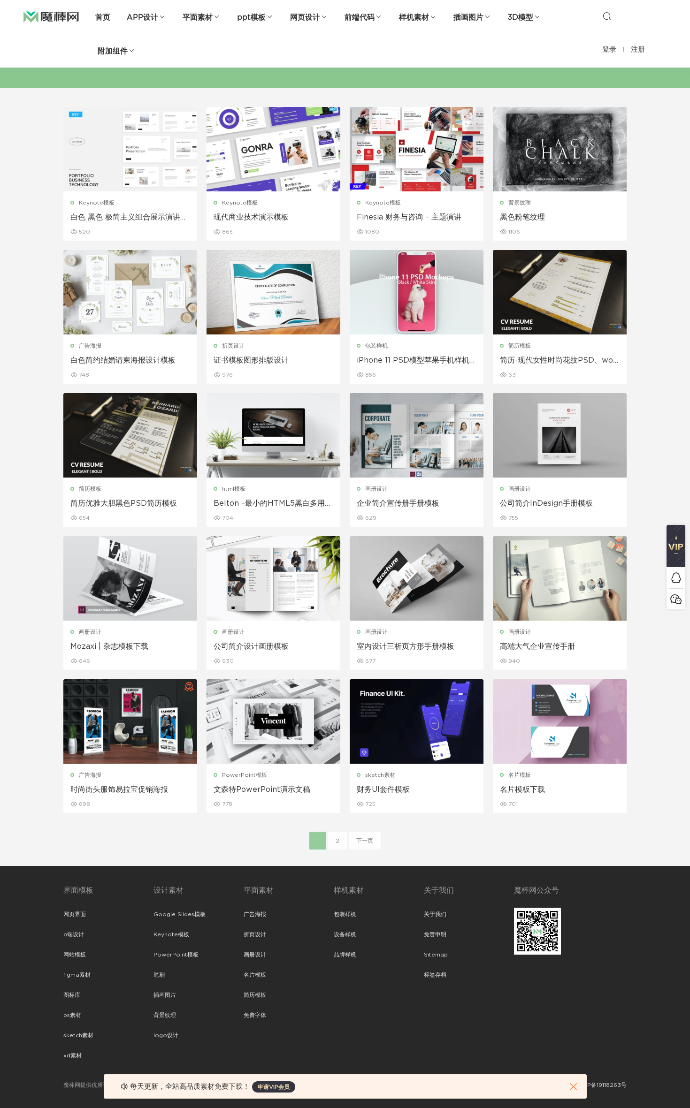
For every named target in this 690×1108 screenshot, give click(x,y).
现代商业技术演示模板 (251, 217)
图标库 (71, 995)
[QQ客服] (676, 577)
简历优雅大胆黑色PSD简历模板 (123, 503)
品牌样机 (345, 954)
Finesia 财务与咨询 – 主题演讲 (409, 217)
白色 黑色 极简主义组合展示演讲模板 (129, 217)
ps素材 (72, 1015)
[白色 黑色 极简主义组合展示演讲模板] (130, 149)
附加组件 (113, 51)
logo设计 (165, 1035)
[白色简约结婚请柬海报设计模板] (130, 292)
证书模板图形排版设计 (251, 360)
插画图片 (468, 17)
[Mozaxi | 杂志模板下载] (130, 578)
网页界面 (74, 914)
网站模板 (74, 954)
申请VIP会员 (274, 1087)
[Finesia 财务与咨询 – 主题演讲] (416, 149)
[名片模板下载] (560, 721)
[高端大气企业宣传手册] (560, 578)
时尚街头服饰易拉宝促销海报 (119, 789)
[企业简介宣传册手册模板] (416, 435)
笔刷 (159, 975)
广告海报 (90, 346)
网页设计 (305, 17)
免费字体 (255, 1015)
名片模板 (519, 775)
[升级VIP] (676, 546)
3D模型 (520, 17)
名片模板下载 (522, 789)
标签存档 (435, 975)
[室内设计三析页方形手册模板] (416, 578)
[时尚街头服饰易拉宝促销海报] (130, 721)
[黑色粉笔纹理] (560, 149)
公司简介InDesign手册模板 (546, 503)
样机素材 (414, 17)
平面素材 (198, 17)
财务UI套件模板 (383, 789)
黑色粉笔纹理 (522, 217)
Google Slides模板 (179, 914)
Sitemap (436, 954)
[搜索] (607, 16)
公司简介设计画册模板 (251, 646)
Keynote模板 (97, 202)
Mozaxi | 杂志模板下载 (109, 646)
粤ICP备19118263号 (601, 1085)
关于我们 (435, 914)
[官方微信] (676, 598)
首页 (102, 17)
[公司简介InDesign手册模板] (560, 435)
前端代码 (360, 17)
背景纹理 (519, 202)
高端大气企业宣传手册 (537, 646)
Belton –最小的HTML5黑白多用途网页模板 (273, 504)
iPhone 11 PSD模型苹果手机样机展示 (413, 361)
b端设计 (73, 934)
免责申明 (435, 934)
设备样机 (345, 934)
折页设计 (233, 346)
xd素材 (72, 1055)
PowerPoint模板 (244, 775)
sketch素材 (380, 775)
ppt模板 (251, 17)
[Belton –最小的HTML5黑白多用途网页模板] (273, 435)
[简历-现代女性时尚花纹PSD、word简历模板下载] (560, 292)
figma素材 (77, 975)
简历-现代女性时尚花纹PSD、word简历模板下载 (558, 361)
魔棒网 (51, 16)
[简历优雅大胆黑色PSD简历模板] (130, 435)
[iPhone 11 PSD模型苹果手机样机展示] (416, 292)
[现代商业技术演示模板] (273, 149)
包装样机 (376, 346)
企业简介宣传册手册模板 (398, 503)
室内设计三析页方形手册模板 (405, 646)
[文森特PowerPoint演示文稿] (273, 721)
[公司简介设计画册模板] (273, 578)
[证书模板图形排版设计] (273, 292)
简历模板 (519, 346)
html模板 (233, 489)
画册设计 (376, 489)
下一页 (364, 840)
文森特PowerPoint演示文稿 (262, 789)
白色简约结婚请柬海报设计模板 (123, 360)
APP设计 (142, 17)
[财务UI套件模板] (416, 721)
